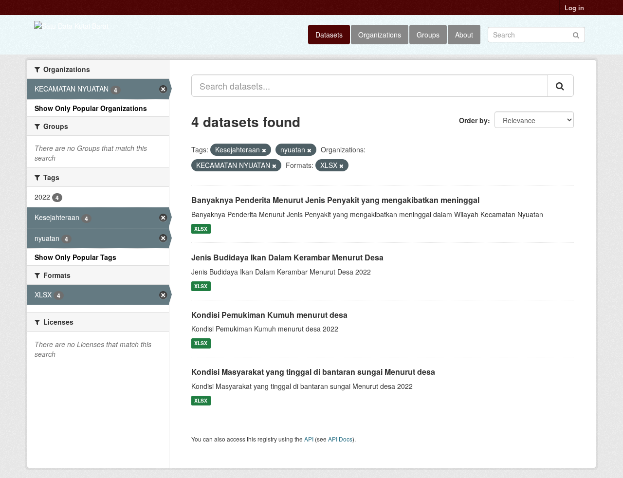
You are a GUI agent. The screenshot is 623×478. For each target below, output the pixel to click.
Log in (574, 7)
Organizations (379, 34)
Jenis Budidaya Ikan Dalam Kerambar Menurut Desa (287, 257)
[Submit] (576, 34)
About (464, 34)
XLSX (200, 228)
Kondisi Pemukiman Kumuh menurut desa (269, 314)
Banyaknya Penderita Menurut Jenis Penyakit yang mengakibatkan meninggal (335, 199)
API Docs (340, 439)
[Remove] (264, 150)
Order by (473, 120)
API (308, 439)
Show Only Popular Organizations (91, 108)
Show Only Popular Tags (75, 257)
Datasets (329, 34)
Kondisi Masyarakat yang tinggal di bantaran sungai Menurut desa (313, 371)
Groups (428, 34)
